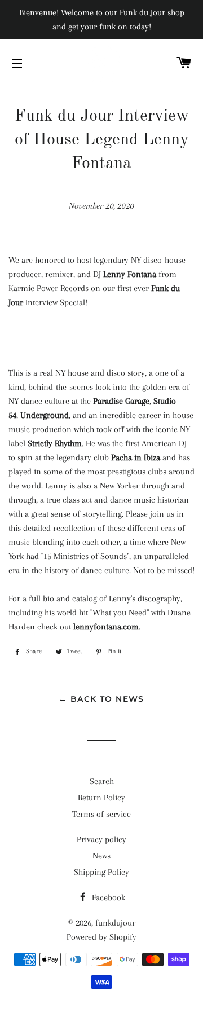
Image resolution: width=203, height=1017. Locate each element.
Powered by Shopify (101, 937)
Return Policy (101, 798)
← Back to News (101, 699)
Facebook (107, 897)
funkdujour (115, 923)
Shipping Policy (101, 872)
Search (102, 781)
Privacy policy (101, 839)
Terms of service (101, 814)
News (101, 856)
